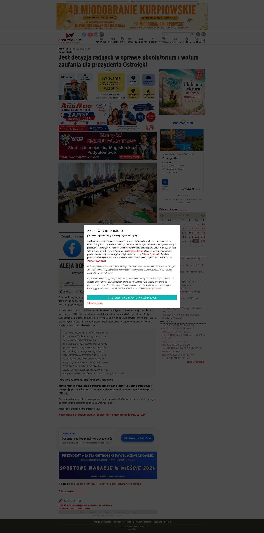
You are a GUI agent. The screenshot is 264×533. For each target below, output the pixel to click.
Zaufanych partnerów (134, 251)
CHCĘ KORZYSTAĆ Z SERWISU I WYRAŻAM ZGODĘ (132, 297)
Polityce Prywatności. (152, 288)
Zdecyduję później (95, 303)
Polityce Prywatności (151, 254)
